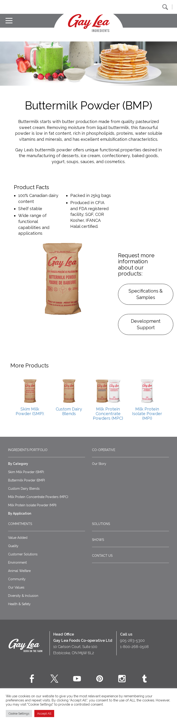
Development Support (145, 324)
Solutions (101, 524)
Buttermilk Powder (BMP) (26, 480)
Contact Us (102, 555)
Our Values (16, 587)
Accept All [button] (44, 713)
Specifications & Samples (146, 294)
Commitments (20, 524)
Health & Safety (19, 604)
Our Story (99, 464)
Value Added (17, 537)
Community (17, 579)
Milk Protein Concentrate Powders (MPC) (38, 497)
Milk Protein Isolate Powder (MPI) (32, 505)
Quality (13, 546)
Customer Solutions (23, 554)
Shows (98, 540)
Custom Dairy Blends (24, 488)
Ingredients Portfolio (27, 450)
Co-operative (103, 450)
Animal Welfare (19, 571)
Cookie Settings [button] (19, 713)
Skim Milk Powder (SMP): (26, 472)
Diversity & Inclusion (23, 596)
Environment (17, 562)
